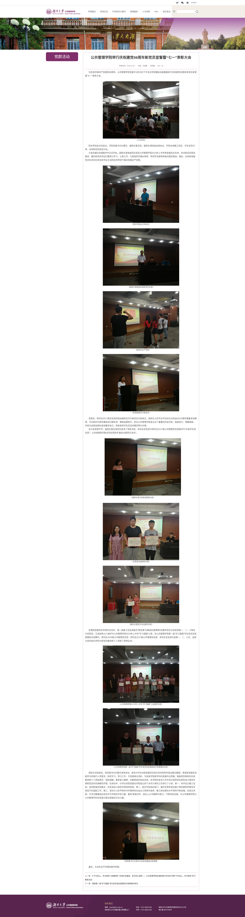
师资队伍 (104, 12)
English (194, 2)
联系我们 (109, 903)
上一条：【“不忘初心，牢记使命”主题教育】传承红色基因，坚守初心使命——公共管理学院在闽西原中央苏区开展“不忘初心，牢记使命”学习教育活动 (140, 878)
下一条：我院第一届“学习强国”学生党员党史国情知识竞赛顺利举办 (111, 884)
